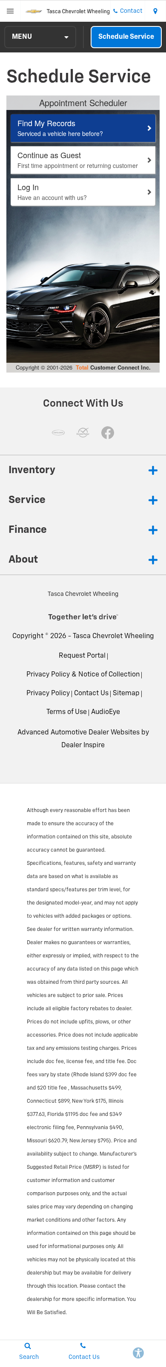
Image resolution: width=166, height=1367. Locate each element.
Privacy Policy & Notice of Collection (83, 674)
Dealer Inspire (83, 745)
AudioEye (105, 712)
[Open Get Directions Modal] (155, 11)
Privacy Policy (48, 693)
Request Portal (82, 656)
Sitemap (126, 693)
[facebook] (107, 432)
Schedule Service (126, 37)
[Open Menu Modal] (10, 11)
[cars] (58, 432)
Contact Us (91, 693)
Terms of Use (66, 712)
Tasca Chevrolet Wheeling (113, 636)
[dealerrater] (83, 432)
